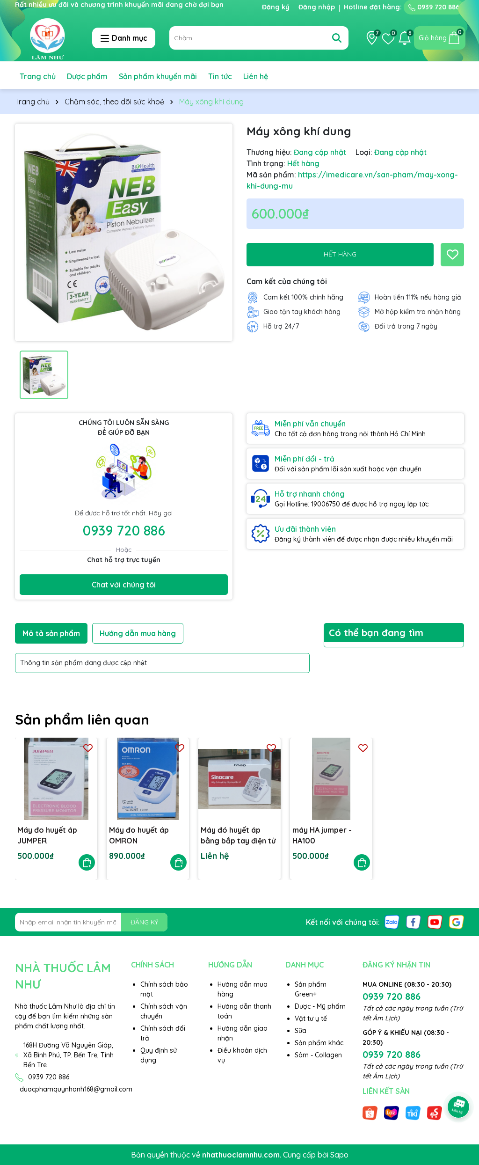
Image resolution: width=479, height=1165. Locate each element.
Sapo (339, 1154)
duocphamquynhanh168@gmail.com (76, 1089)
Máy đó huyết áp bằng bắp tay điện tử (238, 835)
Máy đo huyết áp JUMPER (47, 835)
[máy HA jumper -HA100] (331, 779)
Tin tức (220, 76)
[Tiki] (413, 1112)
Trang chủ (38, 76)
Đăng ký (276, 7)
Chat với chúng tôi (124, 584)
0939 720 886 (437, 7)
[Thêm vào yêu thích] (452, 254)
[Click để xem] (123, 232)
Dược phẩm (87, 76)
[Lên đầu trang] (459, 1080)
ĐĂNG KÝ (144, 922)
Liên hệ (255, 76)
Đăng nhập (316, 7)
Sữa (300, 1030)
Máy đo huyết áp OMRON (139, 835)
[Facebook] (413, 921)
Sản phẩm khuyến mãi (158, 76)
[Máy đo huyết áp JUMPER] (56, 779)
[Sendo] (434, 1112)
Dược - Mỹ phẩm (320, 1006)
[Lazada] (391, 1112)
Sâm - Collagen (318, 1055)
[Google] (456, 921)
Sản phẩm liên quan (82, 719)
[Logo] (46, 37)
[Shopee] (370, 1112)
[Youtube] (435, 921)
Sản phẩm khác (319, 1043)
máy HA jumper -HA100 (322, 835)
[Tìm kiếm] (336, 38)
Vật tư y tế (311, 1018)
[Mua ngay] (87, 862)
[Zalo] (392, 921)
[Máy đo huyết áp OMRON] (148, 779)
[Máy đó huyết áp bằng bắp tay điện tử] (239, 779)
